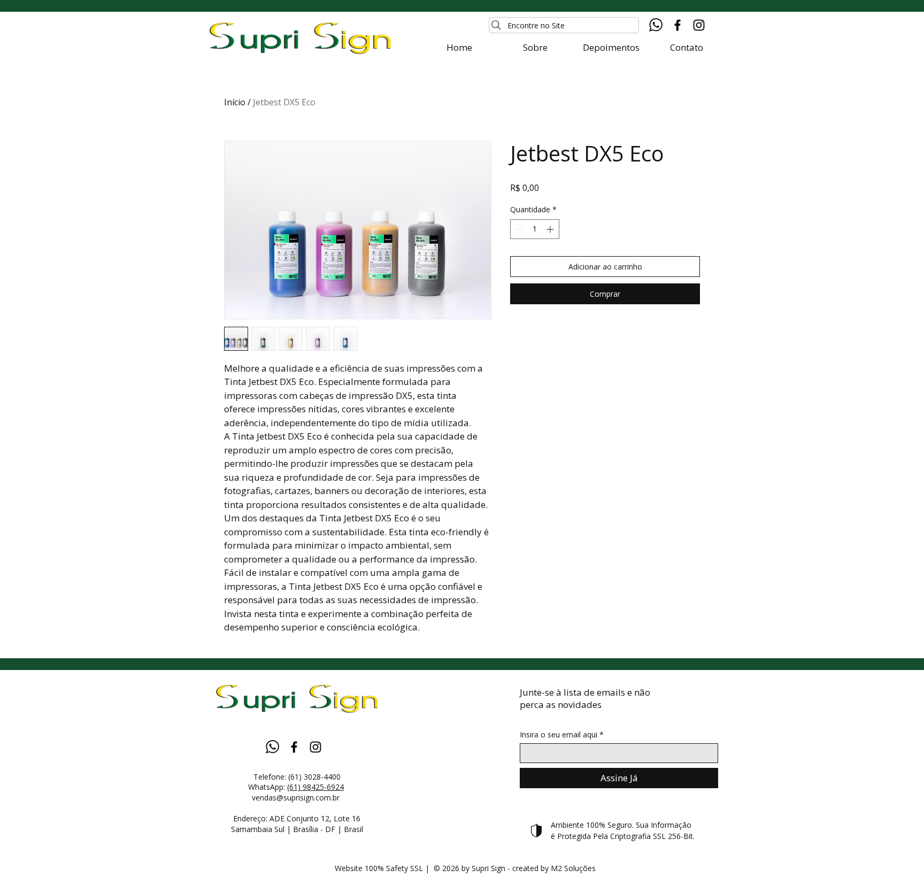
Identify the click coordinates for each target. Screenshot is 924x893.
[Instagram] (698, 25)
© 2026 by (453, 868)
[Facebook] (677, 25)
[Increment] (551, 229)
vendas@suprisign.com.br (297, 797)
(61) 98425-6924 (315, 787)
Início (234, 102)
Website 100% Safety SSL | (384, 868)
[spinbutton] (534, 229)
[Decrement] (518, 229)
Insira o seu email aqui (558, 734)
